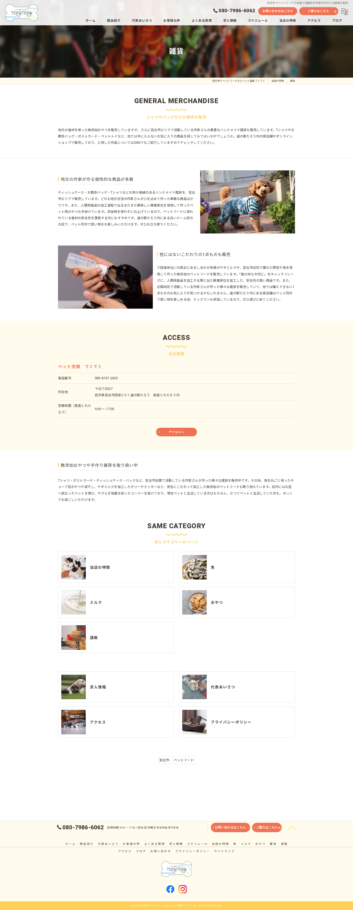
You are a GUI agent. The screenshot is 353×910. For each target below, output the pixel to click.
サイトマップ (224, 851)
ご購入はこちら (318, 11)
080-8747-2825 (106, 378)
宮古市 (164, 760)
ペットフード (184, 760)
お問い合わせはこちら (278, 11)
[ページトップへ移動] (292, 827)
